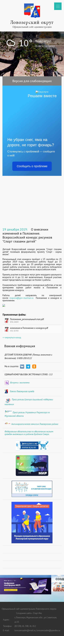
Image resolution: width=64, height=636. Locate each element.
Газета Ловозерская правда (22, 391)
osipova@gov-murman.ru (21, 298)
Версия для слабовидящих (32, 81)
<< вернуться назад (11, 337)
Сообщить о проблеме (32, 166)
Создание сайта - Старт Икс (29, 613)
